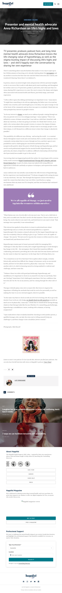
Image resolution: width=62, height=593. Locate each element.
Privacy (22, 589)
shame (20, 114)
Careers (31, 474)
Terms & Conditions (29, 589)
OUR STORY (31, 470)
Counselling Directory (24, 563)
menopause (50, 73)
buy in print (48, 4)
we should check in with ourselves (37, 300)
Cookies (39, 589)
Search (30, 559)
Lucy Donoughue (27, 31)
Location (11, 552)
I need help (31, 478)
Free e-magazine (31, 522)
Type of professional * (15, 545)
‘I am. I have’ (47, 362)
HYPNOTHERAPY (27, 19)
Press (31, 482)
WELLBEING (35, 19)
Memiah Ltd (37, 587)
